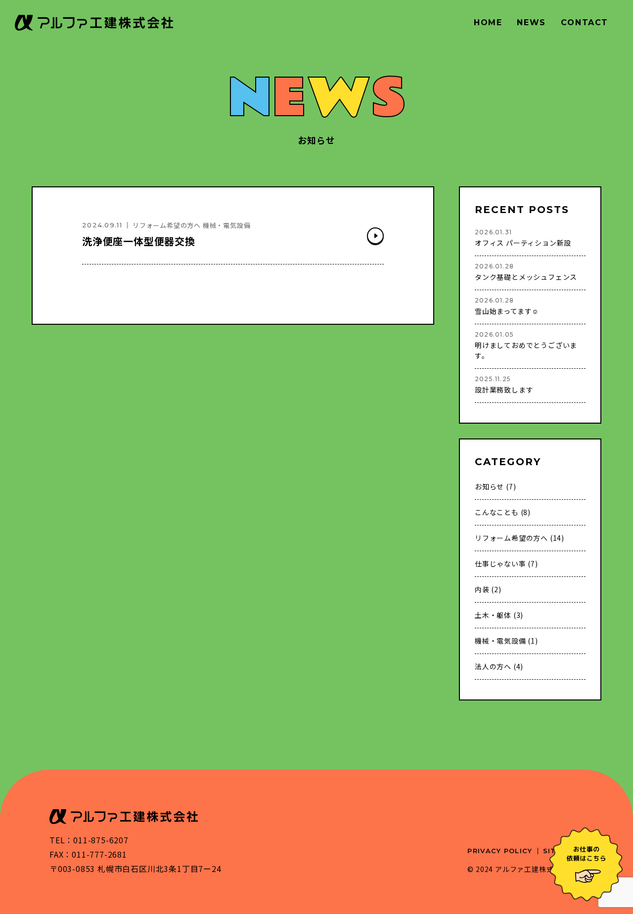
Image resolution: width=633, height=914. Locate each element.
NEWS (531, 22)
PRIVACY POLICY (499, 851)
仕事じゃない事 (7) (506, 563)
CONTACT (584, 22)
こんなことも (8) (503, 512)
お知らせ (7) (495, 486)
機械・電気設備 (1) (506, 641)
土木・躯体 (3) (499, 615)
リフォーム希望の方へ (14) (519, 538)
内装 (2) (488, 589)
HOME (488, 22)
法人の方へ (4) (499, 666)
